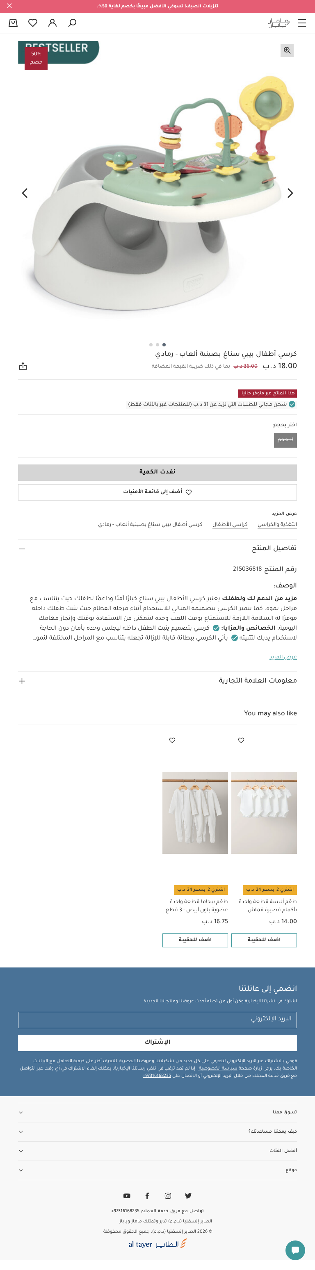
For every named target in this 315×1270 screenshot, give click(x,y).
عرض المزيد (283, 657)
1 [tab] (164, 344)
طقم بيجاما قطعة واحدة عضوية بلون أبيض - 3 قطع (197, 906)
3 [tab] (151, 344)
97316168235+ (157, 1076)
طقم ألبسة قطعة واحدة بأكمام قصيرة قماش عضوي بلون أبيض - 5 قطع (266, 907)
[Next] (24, 193)
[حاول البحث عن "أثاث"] (72, 23)
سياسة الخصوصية (217, 1068)
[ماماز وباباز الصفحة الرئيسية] (279, 23)
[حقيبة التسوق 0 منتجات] (13, 23)
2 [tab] (157, 344)
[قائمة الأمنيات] (241, 740)
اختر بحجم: (284, 425)
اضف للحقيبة (264, 940)
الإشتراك (157, 1043)
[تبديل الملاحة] (302, 23)
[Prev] (290, 193)
